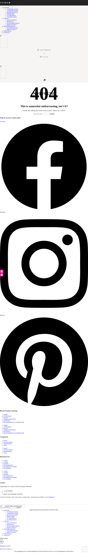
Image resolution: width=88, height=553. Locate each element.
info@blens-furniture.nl (9, 492)
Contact (5, 460)
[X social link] (3, 3)
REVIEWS (6, 421)
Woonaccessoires (8, 442)
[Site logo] (3, 47)
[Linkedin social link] (7, 3)
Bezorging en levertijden (10, 466)
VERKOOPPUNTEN (9, 419)
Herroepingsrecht (8, 465)
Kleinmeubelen (7, 443)
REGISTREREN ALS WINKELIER (13, 422)
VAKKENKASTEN (12, 11)
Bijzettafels (11, 25)
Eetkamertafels (13, 23)
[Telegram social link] (9, 3)
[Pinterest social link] (5, 3)
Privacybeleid (7, 468)
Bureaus (10, 21)
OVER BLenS (7, 416)
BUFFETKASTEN (12, 12)
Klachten (5, 463)
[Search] (44, 60)
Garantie (5, 462)
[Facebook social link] (1, 3)
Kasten (5, 440)
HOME (5, 414)
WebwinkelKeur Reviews (47, 551)
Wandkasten (12, 17)
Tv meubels (11, 15)
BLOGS (5, 417)
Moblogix (51, 497)
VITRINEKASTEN (12, 9)
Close (1, 540)
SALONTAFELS (12, 20)
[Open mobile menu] (44, 63)
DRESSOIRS (10, 14)
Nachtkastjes (12, 28)
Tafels (5, 445)
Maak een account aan (6, 549)
